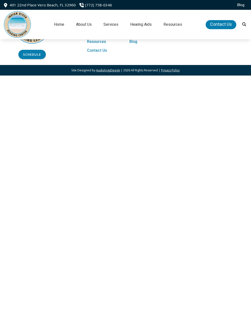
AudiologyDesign (108, 70)
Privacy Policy (170, 70)
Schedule (32, 54)
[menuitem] (239, 5)
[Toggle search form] (244, 24)
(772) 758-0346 (98, 4)
